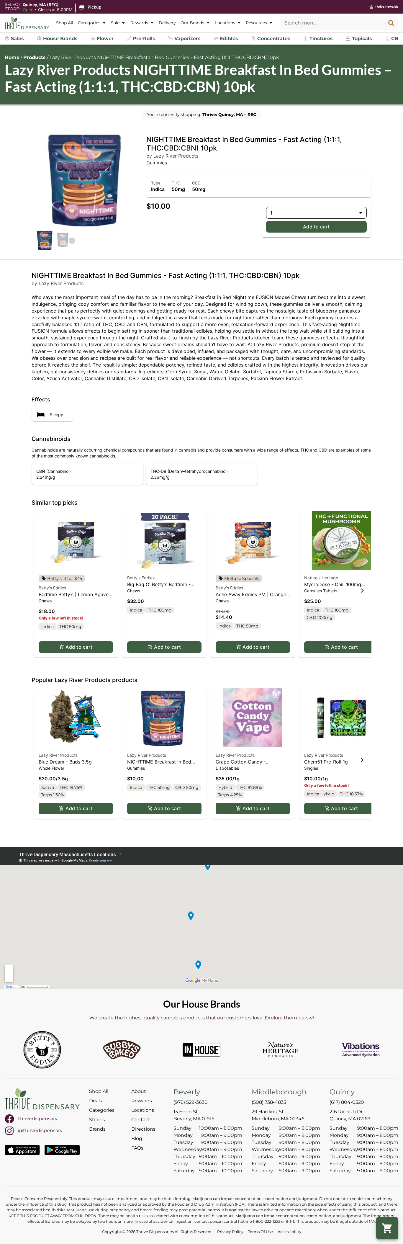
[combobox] (332, 23)
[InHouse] (201, 1050)
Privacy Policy (230, 1232)
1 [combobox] (271, 213)
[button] (63, 7)
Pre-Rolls (143, 38)
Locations (225, 22)
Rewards (139, 22)
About (138, 1091)
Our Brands (192, 22)
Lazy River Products (58, 755)
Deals (95, 1101)
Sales (16, 38)
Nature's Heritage (321, 577)
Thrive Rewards (386, 6)
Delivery (167, 22)
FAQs (137, 1148)
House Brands (60, 38)
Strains (97, 1119)
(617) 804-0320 (347, 1102)
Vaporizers (187, 38)
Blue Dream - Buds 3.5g (65, 762)
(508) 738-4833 (269, 1102)
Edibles (228, 38)
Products (34, 57)
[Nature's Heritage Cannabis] (281, 1050)
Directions (143, 1129)
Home (12, 57)
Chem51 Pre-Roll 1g (326, 762)
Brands (97, 1129)
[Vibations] (361, 1050)
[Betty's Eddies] (42, 1050)
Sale (115, 22)
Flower (104, 38)
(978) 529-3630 (190, 1102)
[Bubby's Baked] (122, 1050)
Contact (140, 1119)
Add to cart (316, 227)
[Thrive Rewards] (371, 6)
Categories (89, 22)
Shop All (64, 22)
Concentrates (273, 38)
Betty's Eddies (52, 587)
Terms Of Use (260, 1232)
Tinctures (320, 38)
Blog (136, 1138)
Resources (256, 22)
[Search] (391, 23)
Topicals (361, 38)
